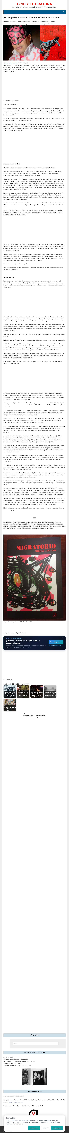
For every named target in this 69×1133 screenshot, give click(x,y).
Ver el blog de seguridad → (55, 645)
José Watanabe (35, 21)
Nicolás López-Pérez (26, 24)
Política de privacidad (17, 1124)
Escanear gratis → (55, 642)
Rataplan (44, 24)
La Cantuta (52, 21)
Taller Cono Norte (52, 24)
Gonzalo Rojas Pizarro (24, 21)
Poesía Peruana (37, 24)
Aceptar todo (57, 1128)
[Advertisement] (34, 86)
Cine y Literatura (11, 63)
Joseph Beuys (44, 21)
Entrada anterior (28, 715)
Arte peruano (13, 21)
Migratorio (16, 24)
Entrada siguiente (41, 715)
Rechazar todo (34, 1128)
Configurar (45, 1128)
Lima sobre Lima (8, 24)
